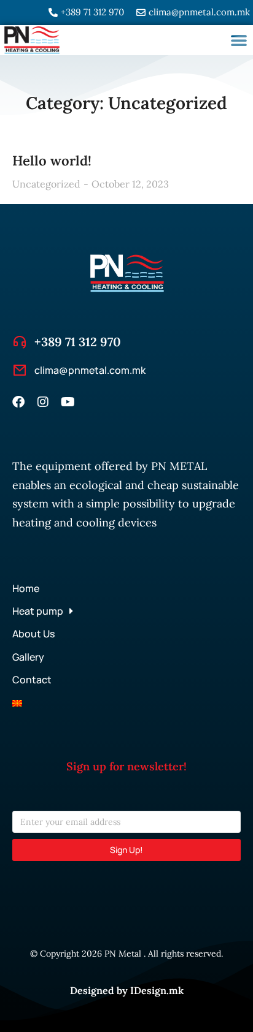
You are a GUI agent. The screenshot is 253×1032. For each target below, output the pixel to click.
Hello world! (51, 160)
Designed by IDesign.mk (127, 990)
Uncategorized (46, 184)
